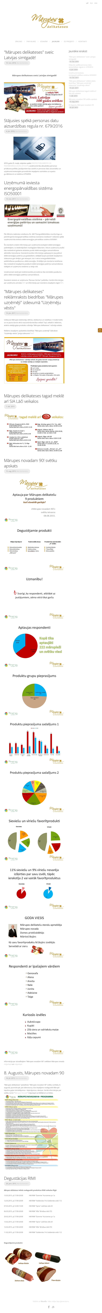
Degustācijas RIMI (20, 1178)
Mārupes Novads (21, 1093)
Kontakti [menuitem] (82, 41)
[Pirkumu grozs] (100, 330)
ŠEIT (23, 283)
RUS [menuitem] (91, 3)
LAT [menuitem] (87, 3)
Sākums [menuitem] (18, 41)
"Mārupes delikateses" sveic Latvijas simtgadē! (82, 58)
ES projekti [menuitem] (69, 41)
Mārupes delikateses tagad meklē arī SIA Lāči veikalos (82, 92)
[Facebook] (49, 1307)
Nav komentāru (22, 63)
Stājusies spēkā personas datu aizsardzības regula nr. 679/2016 (81, 66)
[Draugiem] (53, 1307)
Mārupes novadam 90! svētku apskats (83, 99)
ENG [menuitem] (96, 3)
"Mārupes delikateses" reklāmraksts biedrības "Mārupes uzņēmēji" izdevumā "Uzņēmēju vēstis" (82, 83)
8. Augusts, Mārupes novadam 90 (81, 105)
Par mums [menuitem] (31, 41)
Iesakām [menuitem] (44, 41)
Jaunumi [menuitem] (56, 41)
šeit (32, 333)
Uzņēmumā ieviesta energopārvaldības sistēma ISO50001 (83, 74)
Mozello (44, 1301)
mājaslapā (8, 1064)
